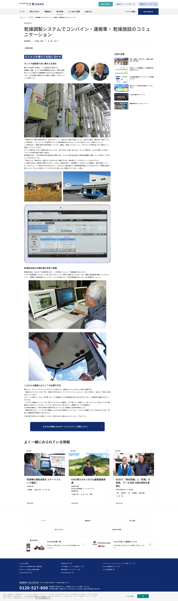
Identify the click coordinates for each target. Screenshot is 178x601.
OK (143, 596)
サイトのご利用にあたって (43, 598)
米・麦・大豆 (52, 41)
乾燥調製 (27, 41)
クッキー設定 (130, 596)
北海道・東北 (38, 41)
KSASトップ (22, 17)
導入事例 (30, 17)
